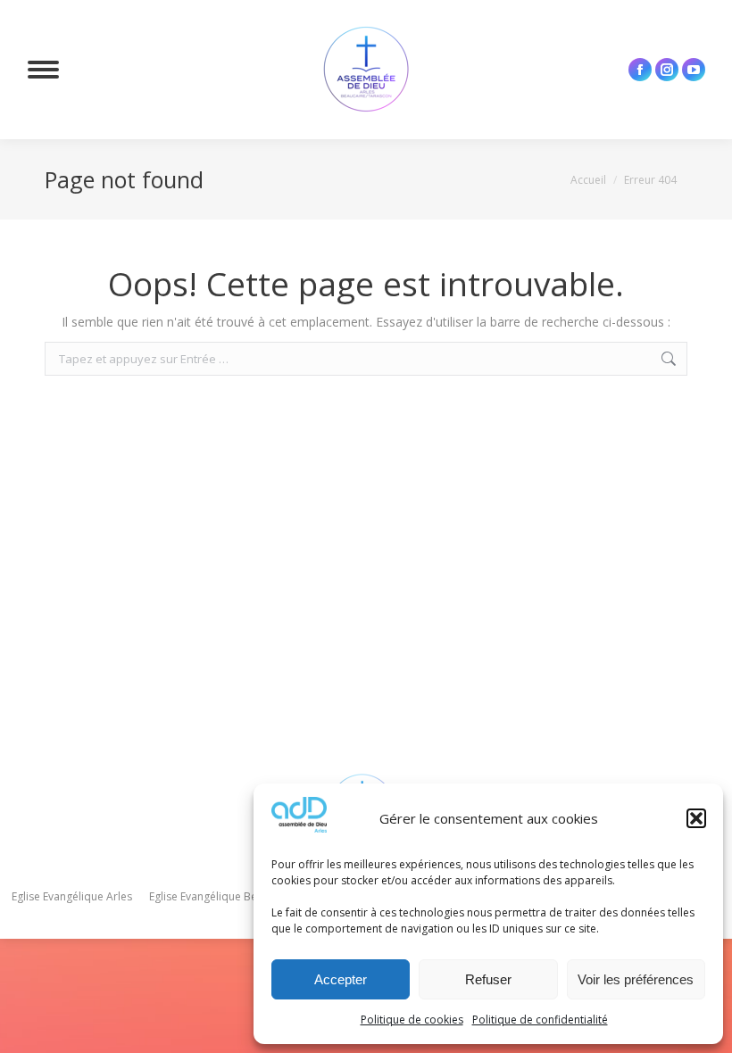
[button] (696, 818)
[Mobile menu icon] (43, 69)
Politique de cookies (412, 1019)
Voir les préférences (636, 979)
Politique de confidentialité (540, 1019)
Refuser (488, 979)
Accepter (340, 979)
